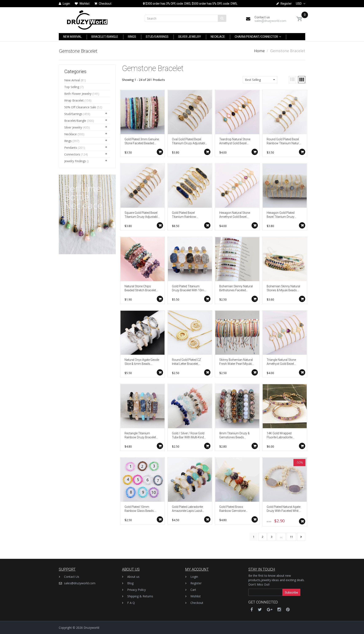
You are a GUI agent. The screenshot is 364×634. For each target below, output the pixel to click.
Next (301, 537)
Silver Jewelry (73, 127)
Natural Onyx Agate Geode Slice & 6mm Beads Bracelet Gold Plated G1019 (141, 362)
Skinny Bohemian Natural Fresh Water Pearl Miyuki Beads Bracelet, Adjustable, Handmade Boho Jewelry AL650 (236, 362)
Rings (68, 141)
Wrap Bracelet (74, 100)
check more (79, 253)
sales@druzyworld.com (79, 583)
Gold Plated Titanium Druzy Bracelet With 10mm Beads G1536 (189, 289)
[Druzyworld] (87, 19)
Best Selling (253, 80)
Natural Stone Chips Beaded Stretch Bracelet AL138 (140, 289)
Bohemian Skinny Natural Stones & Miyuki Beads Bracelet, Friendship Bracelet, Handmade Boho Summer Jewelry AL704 (284, 289)
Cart (193, 590)
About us (133, 577)
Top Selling (71, 87)
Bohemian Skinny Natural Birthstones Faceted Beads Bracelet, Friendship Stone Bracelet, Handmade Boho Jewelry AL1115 (236, 289)
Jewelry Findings (75, 161)
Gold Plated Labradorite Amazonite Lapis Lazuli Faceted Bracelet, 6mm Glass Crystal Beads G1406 (187, 509)
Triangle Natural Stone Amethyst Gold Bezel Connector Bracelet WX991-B (281, 362)
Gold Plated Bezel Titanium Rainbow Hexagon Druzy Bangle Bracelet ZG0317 (187, 215)
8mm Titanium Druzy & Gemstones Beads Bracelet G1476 (234, 436)
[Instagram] (279, 609)
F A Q (131, 603)
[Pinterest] (288, 609)
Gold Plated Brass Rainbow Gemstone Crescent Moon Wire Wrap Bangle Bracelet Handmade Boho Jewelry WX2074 (236, 509)
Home (259, 50)
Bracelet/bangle (75, 121)
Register (196, 583)
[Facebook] (251, 609)
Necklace (70, 134)
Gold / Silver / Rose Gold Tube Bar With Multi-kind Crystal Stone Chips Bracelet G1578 (188, 436)
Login (194, 577)
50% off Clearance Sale (80, 107)
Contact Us (71, 577)
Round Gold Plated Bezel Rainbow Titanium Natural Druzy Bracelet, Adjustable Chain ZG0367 (284, 142)
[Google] (269, 609)
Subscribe (291, 592)
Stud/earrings (73, 114)
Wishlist (195, 596)
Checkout (196, 603)
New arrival (72, 80)
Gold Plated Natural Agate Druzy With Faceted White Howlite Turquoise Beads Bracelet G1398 (283, 509)
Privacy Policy (136, 590)
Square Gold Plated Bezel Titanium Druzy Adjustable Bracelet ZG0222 (141, 215)
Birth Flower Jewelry (77, 94)
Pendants (70, 148)
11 (291, 537)
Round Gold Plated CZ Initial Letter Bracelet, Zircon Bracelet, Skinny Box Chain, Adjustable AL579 (187, 362)
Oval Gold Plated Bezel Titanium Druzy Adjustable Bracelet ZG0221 (189, 142)
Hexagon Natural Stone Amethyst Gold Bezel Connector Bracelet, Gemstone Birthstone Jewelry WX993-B (234, 215)
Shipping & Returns (140, 596)
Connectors (72, 154)
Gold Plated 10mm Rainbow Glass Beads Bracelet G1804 (139, 509)
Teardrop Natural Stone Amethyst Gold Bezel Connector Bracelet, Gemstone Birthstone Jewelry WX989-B (234, 142)
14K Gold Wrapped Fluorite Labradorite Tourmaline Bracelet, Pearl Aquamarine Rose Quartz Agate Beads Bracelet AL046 (284, 436)
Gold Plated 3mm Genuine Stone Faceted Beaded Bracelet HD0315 (141, 142)
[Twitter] (260, 609)
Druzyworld (91, 628)
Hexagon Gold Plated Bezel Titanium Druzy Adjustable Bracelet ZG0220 (280, 215)
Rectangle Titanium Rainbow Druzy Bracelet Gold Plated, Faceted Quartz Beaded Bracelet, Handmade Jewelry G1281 (141, 436)
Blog (130, 583)
